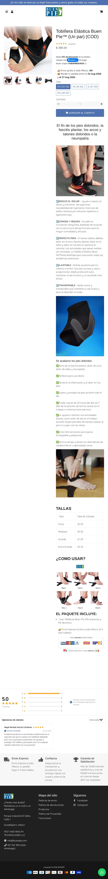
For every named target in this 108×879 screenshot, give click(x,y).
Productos (44, 809)
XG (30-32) (63, 93)
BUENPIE (61, 867)
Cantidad (60, 99)
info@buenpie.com (17, 840)
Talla (58, 81)
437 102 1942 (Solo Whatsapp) (15, 847)
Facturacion (45, 818)
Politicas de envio (48, 800)
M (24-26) (78, 86)
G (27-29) (92, 86)
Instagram (82, 805)
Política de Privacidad (50, 813)
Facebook (82, 800)
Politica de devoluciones (51, 805)
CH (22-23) (63, 86)
